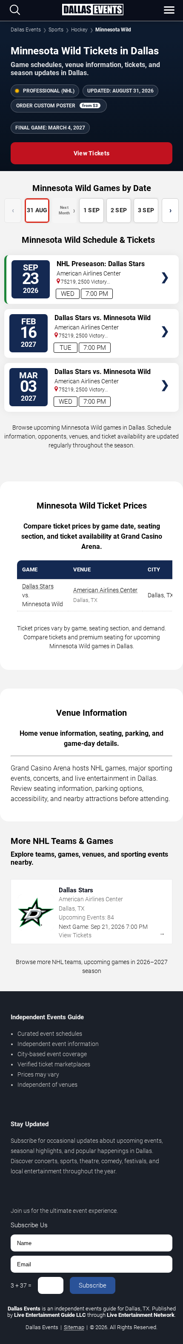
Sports (56, 30)
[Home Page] (93, 10)
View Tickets (91, 153)
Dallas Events (26, 30)
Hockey (79, 30)
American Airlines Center (105, 590)
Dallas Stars (38, 586)
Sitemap (74, 1327)
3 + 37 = (21, 1285)
